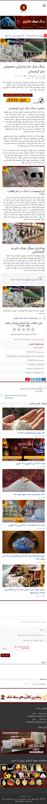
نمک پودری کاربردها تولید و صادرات (31, 432)
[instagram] (21, 796)
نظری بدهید (38, 78)
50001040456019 (11, 356)
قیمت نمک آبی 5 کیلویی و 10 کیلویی (30, 463)
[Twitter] (25, 796)
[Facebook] (27, 796)
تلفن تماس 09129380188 (35, 76)
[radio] (33, 329)
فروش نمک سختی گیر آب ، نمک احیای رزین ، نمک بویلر (24, 35)
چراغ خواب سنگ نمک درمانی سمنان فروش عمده (31, 388)
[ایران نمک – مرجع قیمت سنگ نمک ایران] (23, 8)
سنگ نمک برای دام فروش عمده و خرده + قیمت (26, 279)
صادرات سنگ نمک (23, 265)
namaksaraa (29, 368)
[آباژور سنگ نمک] (23, 697)
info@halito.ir (29, 372)
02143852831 (31, 360)
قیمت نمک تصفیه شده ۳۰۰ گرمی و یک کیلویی (27, 525)
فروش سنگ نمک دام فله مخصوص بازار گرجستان (15, 395)
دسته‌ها (43, 684)
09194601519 (31, 352)
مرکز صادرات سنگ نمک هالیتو (26, 318)
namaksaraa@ (32, 364)
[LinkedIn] (23, 796)
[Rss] (29, 796)
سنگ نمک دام (19, 76)
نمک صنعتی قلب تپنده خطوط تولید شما (29, 494)
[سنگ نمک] (23, 22)
